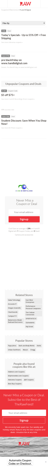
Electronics (14, 10)
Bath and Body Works (26, 346)
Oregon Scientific (14, 308)
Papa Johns (12, 346)
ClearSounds (12, 312)
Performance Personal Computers (33, 307)
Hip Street (29, 326)
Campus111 (12, 316)
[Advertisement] (24, 15)
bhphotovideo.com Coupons (18, 376)
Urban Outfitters (14, 350)
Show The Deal (10, 47)
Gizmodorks (30, 322)
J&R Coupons (29, 380)
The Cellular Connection (30, 313)
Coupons (4, 10)
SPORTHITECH (31, 319)
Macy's (25, 350)
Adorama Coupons (15, 380)
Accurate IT (12, 304)
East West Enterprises (30, 301)
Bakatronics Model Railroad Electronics (15, 321)
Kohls (39, 346)
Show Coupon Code (13, 104)
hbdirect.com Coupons (16, 372)
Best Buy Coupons (15, 384)
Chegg (32, 350)
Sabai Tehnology (14, 300)
